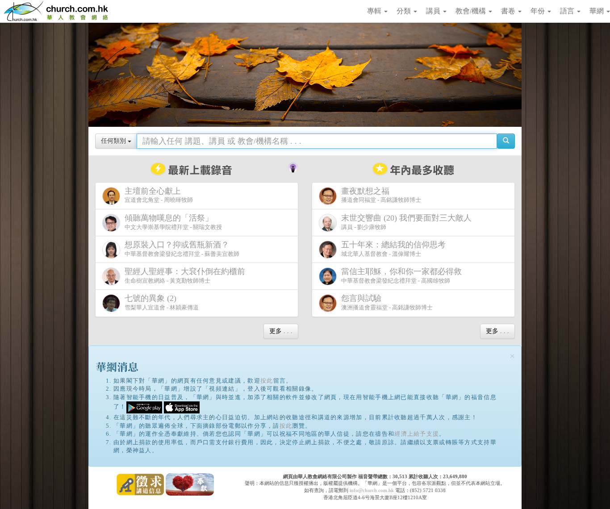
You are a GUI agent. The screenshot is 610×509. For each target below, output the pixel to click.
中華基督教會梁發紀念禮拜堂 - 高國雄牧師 (401, 275)
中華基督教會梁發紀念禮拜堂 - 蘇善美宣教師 (182, 248)
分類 (405, 11)
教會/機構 (471, 11)
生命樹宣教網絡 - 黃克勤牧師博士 (185, 275)
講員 (434, 11)
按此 (266, 380)
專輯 (375, 11)
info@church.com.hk (372, 490)
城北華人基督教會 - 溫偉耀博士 (393, 248)
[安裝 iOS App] (182, 407)
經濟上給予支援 (416, 433)
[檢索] (506, 141)
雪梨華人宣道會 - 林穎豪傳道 (162, 302)
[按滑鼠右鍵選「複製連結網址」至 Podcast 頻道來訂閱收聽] (293, 166)
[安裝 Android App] (144, 407)
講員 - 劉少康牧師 (406, 221)
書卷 (509, 11)
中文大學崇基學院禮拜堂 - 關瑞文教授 (173, 221)
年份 (539, 11)
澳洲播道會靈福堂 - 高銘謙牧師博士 (387, 302)
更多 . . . (280, 331)
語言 (568, 11)
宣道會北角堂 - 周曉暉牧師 (159, 195)
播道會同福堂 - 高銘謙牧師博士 (381, 195)
